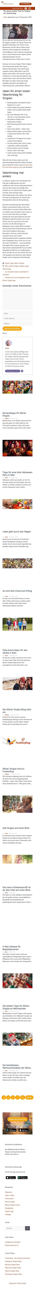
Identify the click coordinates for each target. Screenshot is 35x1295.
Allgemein (8, 1192)
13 (23, 1097)
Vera (6, 1070)
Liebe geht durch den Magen (17, 531)
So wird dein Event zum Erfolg (17, 590)
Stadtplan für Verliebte (12, 1242)
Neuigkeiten (9, 1208)
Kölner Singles (19, 263)
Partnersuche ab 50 (11, 1245)
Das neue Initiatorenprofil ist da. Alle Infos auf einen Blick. (17, 888)
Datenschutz (22, 1283)
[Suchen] (27, 1228)
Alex (6, 952)
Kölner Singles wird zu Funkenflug (13, 770)
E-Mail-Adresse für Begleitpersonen (12, 948)
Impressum (12, 1283)
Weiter (29, 1097)
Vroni (6, 477)
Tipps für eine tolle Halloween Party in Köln (17, 473)
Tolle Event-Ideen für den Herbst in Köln (15, 651)
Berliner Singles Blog (12, 1265)
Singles (22, 266)
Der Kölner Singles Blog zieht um (17, 711)
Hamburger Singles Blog (13, 1274)
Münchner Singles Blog (13, 1268)
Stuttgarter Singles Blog (13, 1261)
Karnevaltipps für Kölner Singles (14, 414)
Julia (7, 348)
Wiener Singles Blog (12, 1271)
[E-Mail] (22, 371)
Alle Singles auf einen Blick (16, 828)
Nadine (7, 418)
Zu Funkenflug (25, 4)
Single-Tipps (9, 263)
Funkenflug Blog (17, 8)
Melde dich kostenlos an (17, 1119)
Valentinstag (7, 269)
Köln (6, 266)
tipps (27, 266)
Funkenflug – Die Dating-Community (17, 1258)
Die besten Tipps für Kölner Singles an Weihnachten (16, 1007)
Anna (6, 892)
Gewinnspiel (9, 1199)
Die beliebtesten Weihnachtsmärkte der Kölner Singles (17, 1068)
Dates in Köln (9, 1195)
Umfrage (8, 1214)
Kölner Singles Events (12, 1205)
